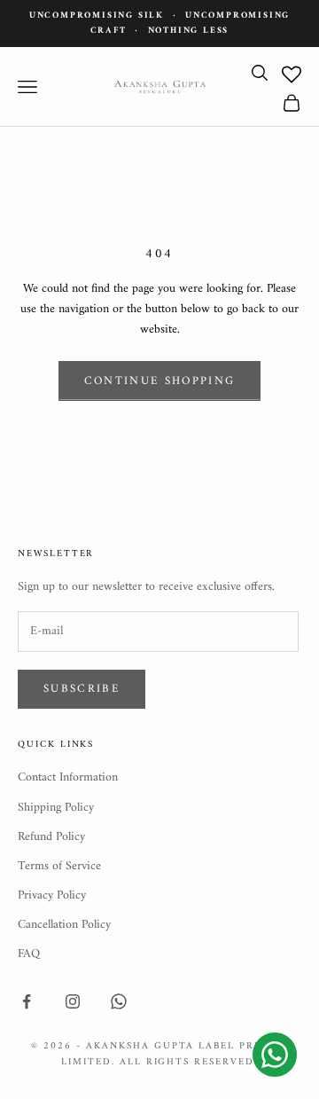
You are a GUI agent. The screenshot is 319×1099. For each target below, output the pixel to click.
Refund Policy (51, 837)
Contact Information (68, 777)
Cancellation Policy (64, 925)
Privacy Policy (52, 895)
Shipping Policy (56, 808)
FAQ (29, 954)
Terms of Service (59, 866)
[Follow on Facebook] (26, 1001)
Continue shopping (160, 381)
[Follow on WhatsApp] (119, 1001)
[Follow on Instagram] (73, 1001)
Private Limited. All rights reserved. (174, 1054)
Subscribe (81, 689)
